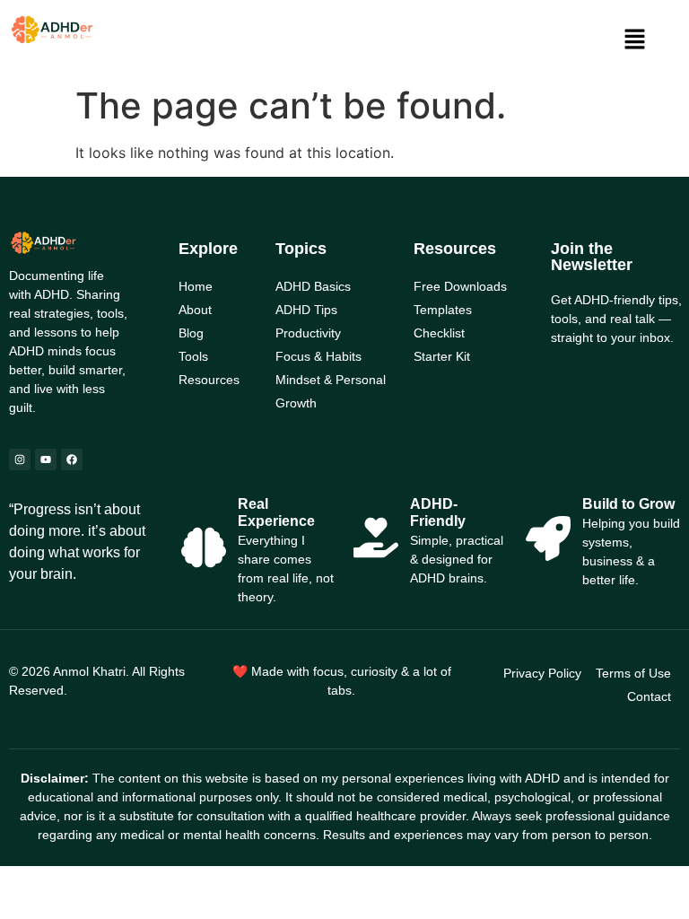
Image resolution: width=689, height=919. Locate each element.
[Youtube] (46, 459)
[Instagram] (20, 459)
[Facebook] (72, 459)
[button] (635, 40)
